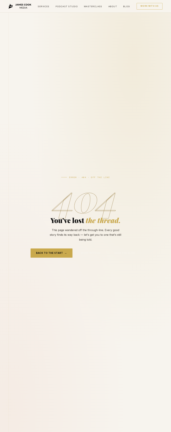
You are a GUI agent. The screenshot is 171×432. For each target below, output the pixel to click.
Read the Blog (125, 253)
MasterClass (93, 6)
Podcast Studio (67, 6)
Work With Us (149, 6)
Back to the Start (51, 253)
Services (43, 6)
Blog (126, 6)
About (112, 6)
